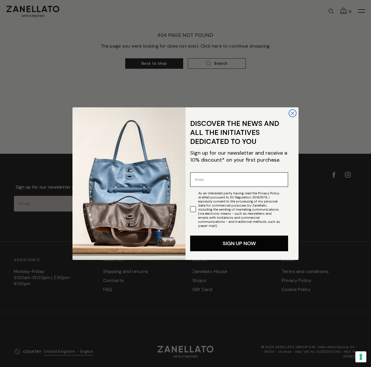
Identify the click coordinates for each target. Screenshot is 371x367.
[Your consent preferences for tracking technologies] (360, 356)
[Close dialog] (292, 113)
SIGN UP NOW (239, 243)
